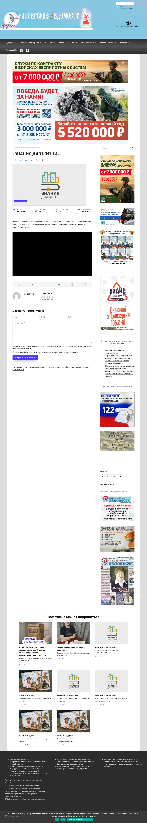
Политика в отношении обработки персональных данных (23, 781)
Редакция (124, 43)
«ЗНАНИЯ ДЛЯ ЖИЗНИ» (105, 647)
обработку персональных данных (70, 346)
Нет (62, 819)
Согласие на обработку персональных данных (22, 785)
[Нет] (144, 817)
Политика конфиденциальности (80, 819)
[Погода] (120, 6)
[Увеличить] (131, 211)
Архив (74, 43)
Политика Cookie (11, 802)
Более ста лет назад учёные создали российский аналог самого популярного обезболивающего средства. (32, 651)
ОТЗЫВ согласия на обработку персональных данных (25, 799)
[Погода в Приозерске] (125, 4)
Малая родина (106, 43)
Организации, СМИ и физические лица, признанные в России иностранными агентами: (119, 373)
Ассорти (49, 43)
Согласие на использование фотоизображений (23, 788)
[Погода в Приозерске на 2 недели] (127, 8)
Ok (57, 819)
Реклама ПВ (11, 50)
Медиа (62, 43)
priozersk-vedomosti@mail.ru (72, 764)
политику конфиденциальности (23, 348)
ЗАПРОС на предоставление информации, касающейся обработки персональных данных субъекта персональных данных (25, 793)
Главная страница (19, 147)
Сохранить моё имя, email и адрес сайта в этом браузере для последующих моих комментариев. (47, 352)
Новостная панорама (29, 43)
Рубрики (10, 43)
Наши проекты (87, 43)
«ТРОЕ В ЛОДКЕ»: (27, 695)
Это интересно (21, 201)
